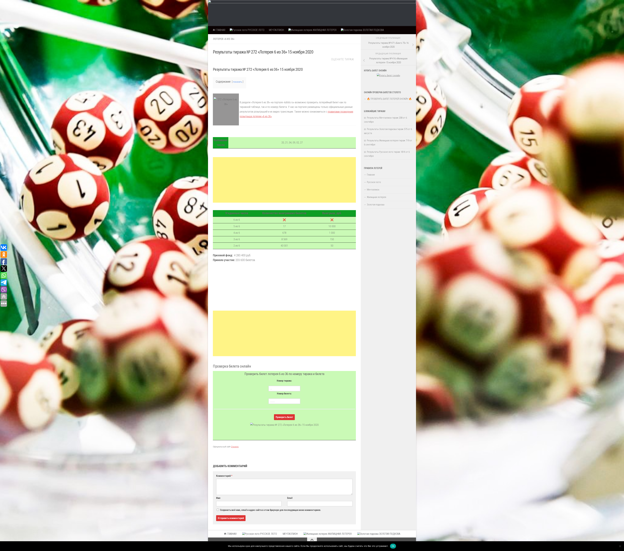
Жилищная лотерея (376, 197)
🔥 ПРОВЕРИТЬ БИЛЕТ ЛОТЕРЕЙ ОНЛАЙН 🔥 (389, 98)
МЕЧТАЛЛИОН (276, 30)
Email (289, 498)
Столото (235, 446)
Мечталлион (373, 189)
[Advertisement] (284, 180)
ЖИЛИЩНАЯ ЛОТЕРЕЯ (324, 30)
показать (237, 82)
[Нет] (620, 546)
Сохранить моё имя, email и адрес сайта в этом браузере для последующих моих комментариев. (270, 510)
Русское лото (374, 182)
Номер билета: (284, 393)
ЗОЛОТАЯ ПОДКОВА (373, 30)
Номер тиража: (284, 380)
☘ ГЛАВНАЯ (219, 30)
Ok (393, 546)
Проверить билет (284, 417)
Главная (371, 174)
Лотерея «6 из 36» (223, 38)
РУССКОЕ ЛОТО (255, 30)
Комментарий (224, 476)
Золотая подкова (375, 204)
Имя (218, 498)
